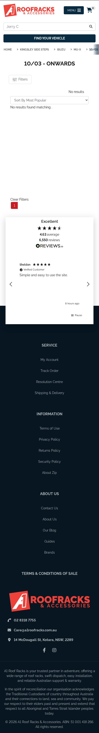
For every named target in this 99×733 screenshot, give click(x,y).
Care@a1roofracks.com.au (35, 630)
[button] (11, 284)
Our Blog (49, 530)
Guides (49, 541)
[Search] (91, 27)
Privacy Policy (49, 439)
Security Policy (49, 461)
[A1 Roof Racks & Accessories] (28, 10)
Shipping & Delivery (49, 393)
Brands (49, 552)
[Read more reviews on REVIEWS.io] (49, 246)
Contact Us (49, 508)
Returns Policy (49, 450)
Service (49, 345)
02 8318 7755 (25, 620)
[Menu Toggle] (74, 10)
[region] (49, 284)
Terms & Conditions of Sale (50, 573)
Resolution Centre (49, 382)
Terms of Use (50, 428)
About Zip (49, 473)
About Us (49, 494)
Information (49, 414)
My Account (49, 360)
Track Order (49, 371)
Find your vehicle (49, 38)
